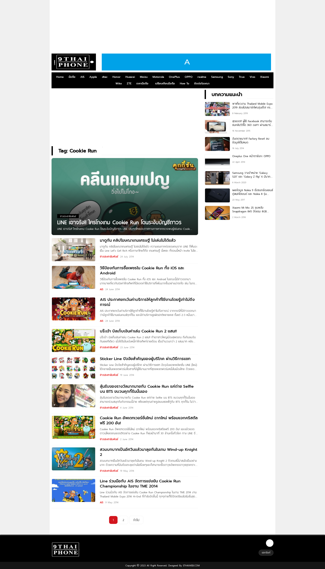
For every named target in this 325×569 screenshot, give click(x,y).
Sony (231, 77)
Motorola (158, 77)
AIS (82, 77)
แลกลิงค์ (266, 552)
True (242, 77)
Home (60, 77)
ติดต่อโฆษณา (202, 84)
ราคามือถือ (142, 84)
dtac (105, 77)
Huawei (130, 77)
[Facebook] (269, 543)
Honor (116, 77)
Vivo (252, 77)
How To (184, 84)
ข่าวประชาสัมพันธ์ (109, 256)
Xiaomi (264, 77)
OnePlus (174, 77)
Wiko (118, 84)
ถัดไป (136, 520)
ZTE (129, 84)
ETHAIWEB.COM (191, 565)
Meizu (144, 77)
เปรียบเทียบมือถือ (165, 84)
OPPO (189, 77)
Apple (93, 77)
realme (201, 77)
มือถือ (72, 77)
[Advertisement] (162, 25)
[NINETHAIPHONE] (74, 62)
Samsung (217, 77)
